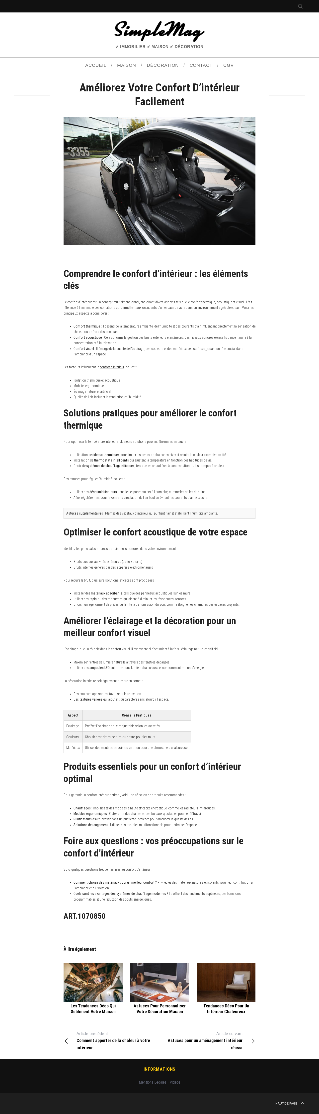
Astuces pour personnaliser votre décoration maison (160, 1008)
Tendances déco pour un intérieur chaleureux (226, 1008)
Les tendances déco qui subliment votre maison (93, 1008)
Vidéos (175, 1082)
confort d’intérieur (112, 367)
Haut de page (286, 1103)
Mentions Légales (152, 1082)
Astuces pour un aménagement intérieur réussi (205, 1041)
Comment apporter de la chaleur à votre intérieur (113, 1041)
